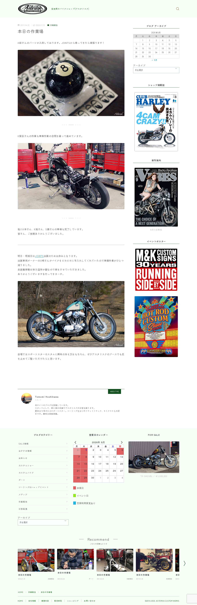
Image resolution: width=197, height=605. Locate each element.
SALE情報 (24, 443)
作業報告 (54, 25)
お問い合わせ (89, 601)
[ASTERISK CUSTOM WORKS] (32, 8)
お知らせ (23, 458)
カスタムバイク (26, 472)
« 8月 (154, 60)
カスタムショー (26, 465)
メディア (23, 494)
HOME (20, 592)
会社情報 (32, 601)
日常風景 (23, 508)
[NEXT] (121, 442)
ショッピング (73, 601)
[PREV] (76, 442)
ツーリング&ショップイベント (34, 487)
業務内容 (45, 601)
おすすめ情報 (25, 450)
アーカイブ (139, 65)
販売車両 (58, 601)
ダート (22, 479)
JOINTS (39, 256)
